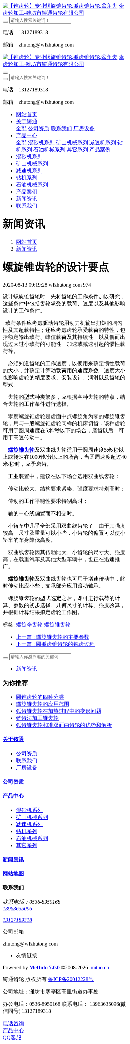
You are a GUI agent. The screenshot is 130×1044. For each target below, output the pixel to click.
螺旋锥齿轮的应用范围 (42, 704)
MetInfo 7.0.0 (44, 967)
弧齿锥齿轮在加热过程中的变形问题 (58, 711)
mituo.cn (100, 967)
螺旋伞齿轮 (29, 624)
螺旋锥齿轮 (57, 624)
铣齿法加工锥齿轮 (37, 718)
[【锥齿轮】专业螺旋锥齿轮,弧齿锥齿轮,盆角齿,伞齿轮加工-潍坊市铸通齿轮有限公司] (65, 10)
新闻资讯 (26, 249)
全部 (21, 128)
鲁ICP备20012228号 (71, 979)
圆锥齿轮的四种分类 (40, 697)
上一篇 (52, 637)
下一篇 (55, 644)
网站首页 (26, 114)
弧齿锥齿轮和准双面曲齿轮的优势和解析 (64, 725)
